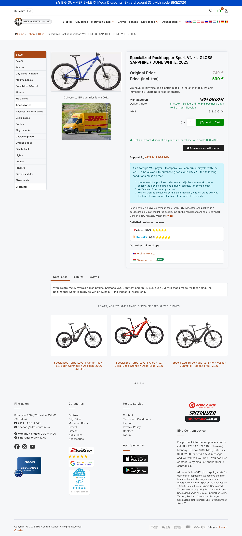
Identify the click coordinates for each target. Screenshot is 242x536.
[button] (135, 383)
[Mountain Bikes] (113, 21)
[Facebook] (17, 446)
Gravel (122, 21)
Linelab (223, 527)
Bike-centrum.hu (146, 260)
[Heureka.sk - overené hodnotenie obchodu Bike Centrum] (79, 481)
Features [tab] (78, 276)
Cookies (128, 431)
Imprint (127, 423)
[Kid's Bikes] (157, 21)
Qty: (183, 122)
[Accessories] (180, 21)
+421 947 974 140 (157, 157)
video (170, 215)
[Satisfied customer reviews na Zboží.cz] (138, 230)
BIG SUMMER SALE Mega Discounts (91, 2)
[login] (225, 10)
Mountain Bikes (101, 21)
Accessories (170, 21)
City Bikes (81, 21)
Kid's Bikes (148, 21)
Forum (127, 435)
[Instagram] (23, 446)
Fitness (133, 21)
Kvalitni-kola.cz (146, 253)
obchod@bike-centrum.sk (34, 427)
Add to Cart (213, 122)
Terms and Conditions (137, 419)
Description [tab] (60, 276)
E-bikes (67, 21)
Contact (128, 415)
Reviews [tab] (94, 276)
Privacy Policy (132, 427)
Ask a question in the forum (204, 148)
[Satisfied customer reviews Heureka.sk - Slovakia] (140, 237)
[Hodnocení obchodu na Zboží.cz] (81, 450)
